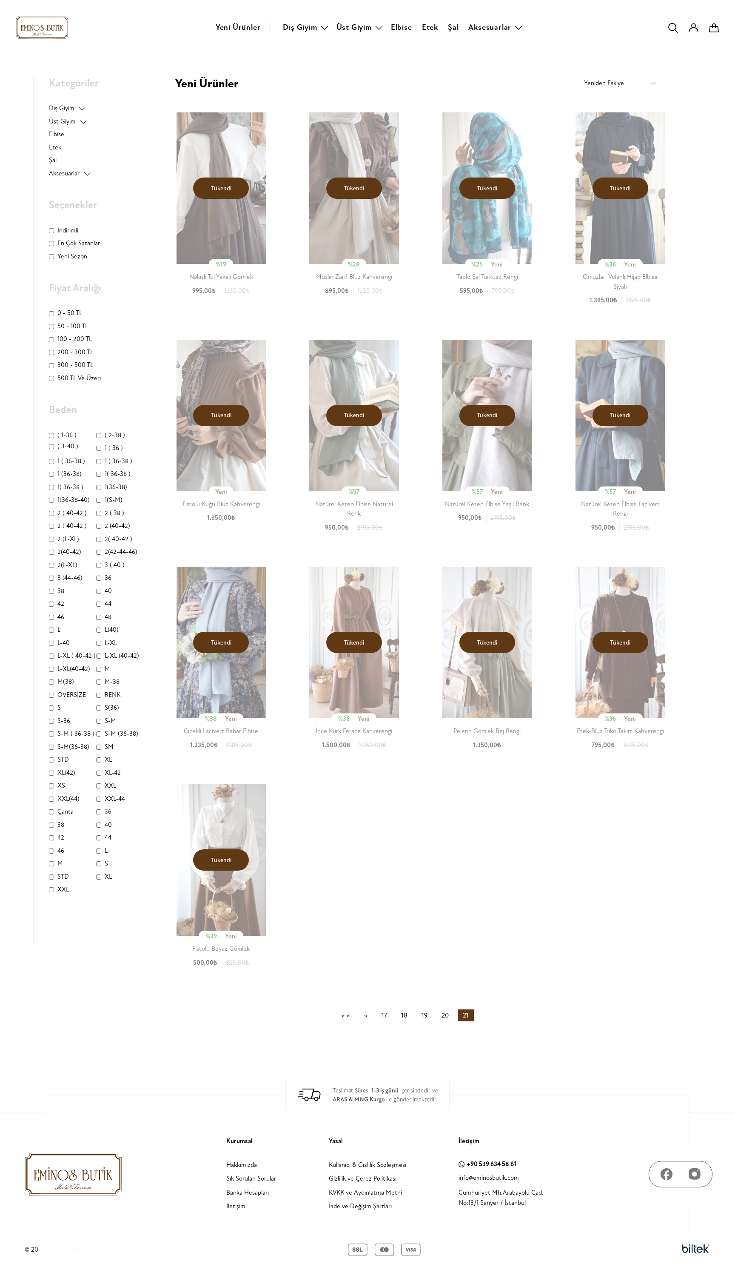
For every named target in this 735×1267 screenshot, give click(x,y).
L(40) (112, 630)
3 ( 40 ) (115, 565)
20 (445, 1015)
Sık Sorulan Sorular (251, 1179)
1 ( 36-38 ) (71, 461)
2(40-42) (69, 552)
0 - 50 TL (69, 313)
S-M (110, 721)
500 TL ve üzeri (79, 378)
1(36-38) (116, 487)
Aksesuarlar (489, 27)
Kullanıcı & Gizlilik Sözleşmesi (367, 1165)
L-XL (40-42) (122, 656)
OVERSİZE (71, 695)
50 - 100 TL (72, 326)
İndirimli (67, 230)
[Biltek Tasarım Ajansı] (696, 1249)
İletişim (235, 1206)
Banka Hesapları (247, 1193)
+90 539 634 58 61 (491, 1164)
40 (108, 591)
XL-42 (113, 773)
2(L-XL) (67, 565)
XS (61, 786)
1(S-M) (113, 500)
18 (404, 1015)
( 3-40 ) (67, 446)
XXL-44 (115, 799)
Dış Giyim (300, 27)
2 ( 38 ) (114, 513)
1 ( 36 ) (114, 448)
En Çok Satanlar (78, 243)
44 (108, 604)
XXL (110, 786)
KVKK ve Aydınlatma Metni (365, 1193)
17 (384, 1015)
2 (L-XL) (68, 539)
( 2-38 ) (115, 435)
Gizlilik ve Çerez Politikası (362, 1179)
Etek (430, 27)
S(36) (112, 708)
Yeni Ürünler (238, 27)
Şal (453, 27)
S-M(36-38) (73, 747)
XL (108, 760)
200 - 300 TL (75, 352)
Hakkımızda (241, 1165)
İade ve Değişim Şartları (360, 1206)
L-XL (111, 643)
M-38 (112, 682)
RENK (112, 695)
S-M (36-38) (121, 734)
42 (60, 604)
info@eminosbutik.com (489, 1178)
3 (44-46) (70, 578)
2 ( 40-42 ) (72, 513)
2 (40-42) (117, 526)
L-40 (63, 643)
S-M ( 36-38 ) (75, 734)
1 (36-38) (69, 474)
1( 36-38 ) (118, 474)
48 (108, 617)
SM (109, 747)
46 (60, 617)
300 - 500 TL (75, 365)
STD (63, 760)
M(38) (65, 682)
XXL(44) (68, 799)
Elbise (401, 27)
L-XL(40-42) (73, 669)
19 (424, 1015)
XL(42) (66, 773)
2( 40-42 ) (118, 539)
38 (60, 591)
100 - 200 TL (74, 339)
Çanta (65, 812)
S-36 (63, 721)
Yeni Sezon (72, 256)
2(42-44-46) (121, 552)
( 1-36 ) (67, 435)
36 (108, 578)
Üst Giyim (354, 27)
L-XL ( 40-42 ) (76, 656)
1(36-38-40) (73, 500)
